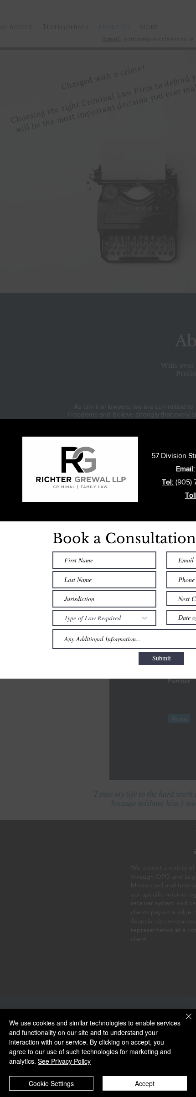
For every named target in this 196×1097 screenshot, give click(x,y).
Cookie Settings (51, 1083)
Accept (145, 1083)
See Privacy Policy (64, 1061)
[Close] (183, 1022)
